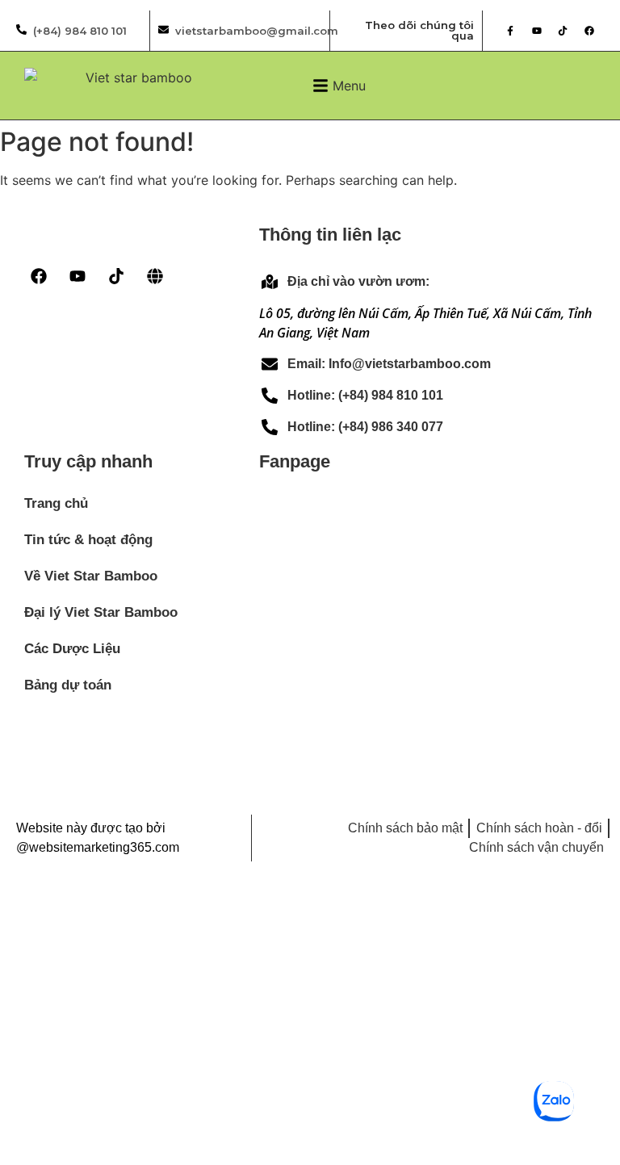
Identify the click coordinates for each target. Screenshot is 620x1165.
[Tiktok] (563, 31)
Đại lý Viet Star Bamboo (101, 612)
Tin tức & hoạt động (88, 539)
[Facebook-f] (510, 31)
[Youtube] (537, 31)
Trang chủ (56, 503)
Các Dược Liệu (72, 648)
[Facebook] (589, 31)
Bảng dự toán (67, 685)
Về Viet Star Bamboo (90, 576)
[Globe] (155, 276)
